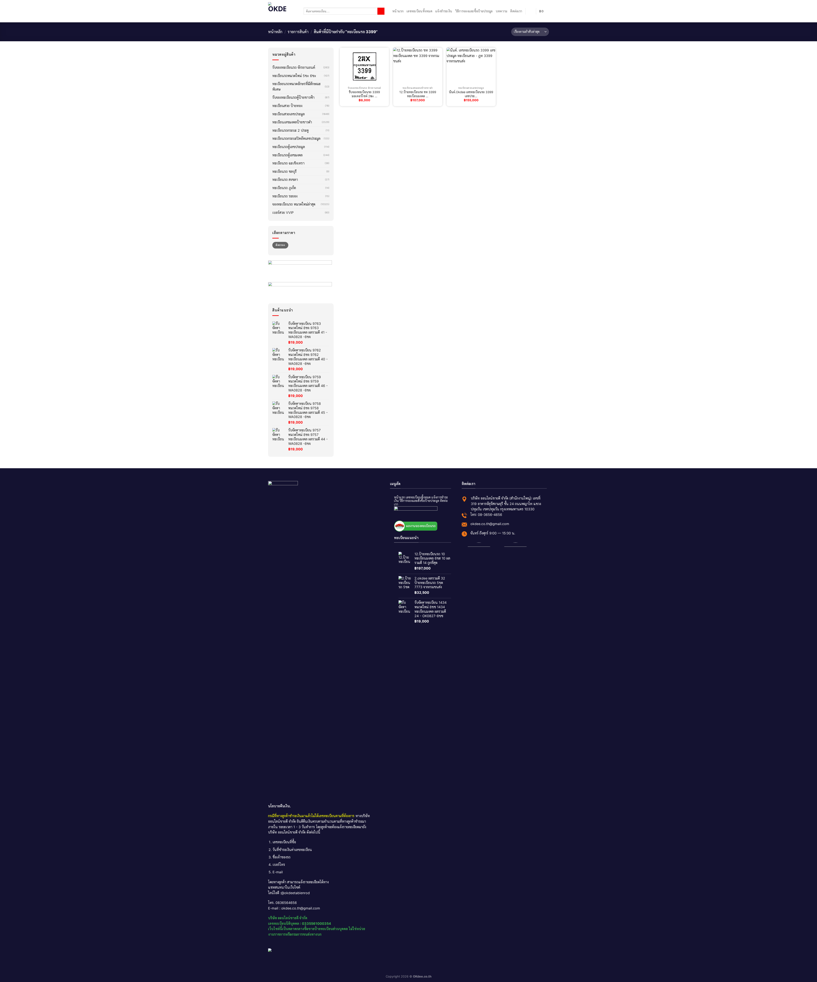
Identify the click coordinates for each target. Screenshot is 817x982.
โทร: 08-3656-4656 (486, 514)
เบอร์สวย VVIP (283, 212)
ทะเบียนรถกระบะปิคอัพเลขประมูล (296, 138)
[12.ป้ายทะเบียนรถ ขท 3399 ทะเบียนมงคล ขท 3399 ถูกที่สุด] (417, 66)
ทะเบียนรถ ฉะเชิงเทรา (288, 163)
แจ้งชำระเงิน (443, 11)
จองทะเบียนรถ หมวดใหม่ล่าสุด (293, 204)
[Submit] (380, 11)
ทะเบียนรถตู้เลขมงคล (287, 155)
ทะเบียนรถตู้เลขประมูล (288, 147)
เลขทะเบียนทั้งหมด (419, 11)
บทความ (501, 11)
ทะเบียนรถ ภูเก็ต (284, 188)
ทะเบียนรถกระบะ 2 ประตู (290, 130)
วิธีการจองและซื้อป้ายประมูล (474, 11)
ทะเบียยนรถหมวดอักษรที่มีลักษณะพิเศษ (296, 86)
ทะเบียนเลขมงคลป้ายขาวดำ (292, 122)
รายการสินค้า (298, 31)
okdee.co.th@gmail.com (489, 524)
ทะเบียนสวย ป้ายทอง (287, 106)
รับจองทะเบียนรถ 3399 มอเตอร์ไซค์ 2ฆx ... (364, 94)
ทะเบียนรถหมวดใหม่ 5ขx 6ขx (294, 76)
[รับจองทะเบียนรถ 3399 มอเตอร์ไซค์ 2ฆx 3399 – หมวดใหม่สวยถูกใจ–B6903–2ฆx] (364, 66)
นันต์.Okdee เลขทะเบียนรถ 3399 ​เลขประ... (471, 94)
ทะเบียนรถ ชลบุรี (284, 171)
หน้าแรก (398, 11)
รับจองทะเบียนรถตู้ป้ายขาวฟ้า (293, 97)
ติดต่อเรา (516, 11)
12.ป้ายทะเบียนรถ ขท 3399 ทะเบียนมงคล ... (417, 94)
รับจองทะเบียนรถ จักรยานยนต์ (293, 67)
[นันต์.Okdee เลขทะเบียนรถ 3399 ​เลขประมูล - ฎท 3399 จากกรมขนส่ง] (471, 66)
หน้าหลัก (275, 31)
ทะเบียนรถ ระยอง (284, 196)
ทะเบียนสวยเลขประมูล (288, 114)
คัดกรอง (280, 245)
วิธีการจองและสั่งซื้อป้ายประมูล (419, 500)
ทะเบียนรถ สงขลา (285, 179)
